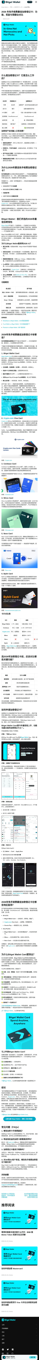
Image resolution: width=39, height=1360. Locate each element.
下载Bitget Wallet (30, 312)
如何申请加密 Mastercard (12, 1269)
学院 (11, 7)
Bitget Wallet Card (6, 356)
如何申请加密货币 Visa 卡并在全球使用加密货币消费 (19, 1303)
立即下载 (33, 1357)
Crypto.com (4, 203)
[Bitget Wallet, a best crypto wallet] (13, 2)
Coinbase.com (9, 494)
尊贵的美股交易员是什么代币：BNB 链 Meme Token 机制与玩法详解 (17, 1233)
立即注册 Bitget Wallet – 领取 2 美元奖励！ (19, 1119)
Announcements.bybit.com (12, 610)
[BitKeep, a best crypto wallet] (19, 1320)
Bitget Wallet (4, 7)
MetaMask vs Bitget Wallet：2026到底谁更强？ (16, 320)
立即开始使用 (10, 1005)
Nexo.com (8, 570)
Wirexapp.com (9, 530)
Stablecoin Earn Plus (21, 275)
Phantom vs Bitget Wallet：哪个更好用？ (14, 327)
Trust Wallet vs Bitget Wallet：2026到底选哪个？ (16, 324)
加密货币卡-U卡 (18, 7)
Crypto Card (15, 269)
